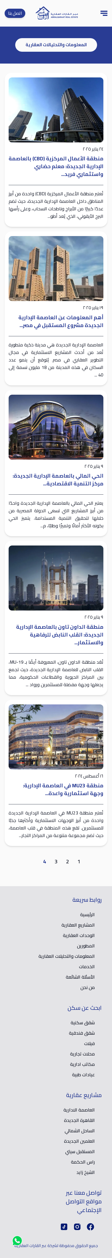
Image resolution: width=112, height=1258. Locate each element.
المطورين (86, 945)
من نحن (87, 987)
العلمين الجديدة (79, 1141)
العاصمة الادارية (79, 1109)
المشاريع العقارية (78, 925)
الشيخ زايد (85, 1172)
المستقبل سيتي (80, 1151)
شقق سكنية (83, 1022)
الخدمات (87, 966)
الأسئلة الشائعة (80, 977)
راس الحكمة (83, 1161)
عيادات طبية (83, 1074)
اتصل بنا (15, 13)
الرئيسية (87, 914)
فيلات (89, 1043)
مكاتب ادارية (82, 1064)
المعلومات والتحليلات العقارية (66, 956)
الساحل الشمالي (80, 1130)
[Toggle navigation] (104, 13)
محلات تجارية (82, 1053)
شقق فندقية (82, 1033)
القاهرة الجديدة (79, 1120)
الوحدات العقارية (79, 935)
